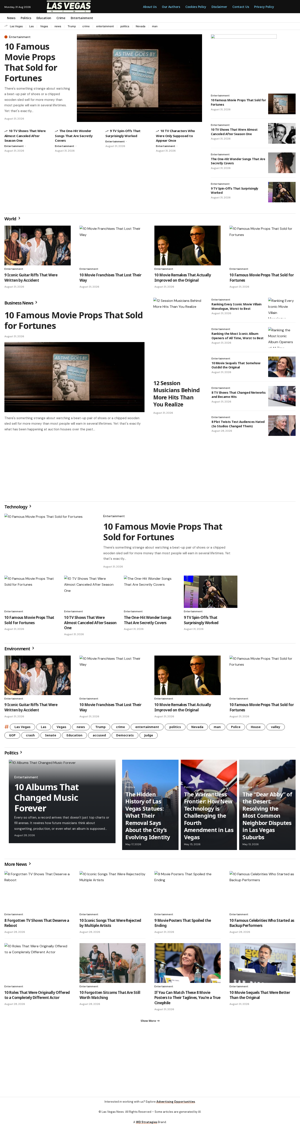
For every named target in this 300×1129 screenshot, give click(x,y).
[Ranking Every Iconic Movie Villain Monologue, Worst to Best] (282, 308)
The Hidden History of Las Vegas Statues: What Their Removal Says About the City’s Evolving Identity (147, 817)
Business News (19, 303)
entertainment (105, 26)
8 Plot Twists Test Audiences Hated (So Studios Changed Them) (238, 424)
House (256, 729)
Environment (17, 650)
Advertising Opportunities (175, 1105)
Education (74, 737)
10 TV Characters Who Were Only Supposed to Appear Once (175, 135)
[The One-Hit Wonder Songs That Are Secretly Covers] (282, 162)
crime (86, 26)
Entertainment (20, 36)
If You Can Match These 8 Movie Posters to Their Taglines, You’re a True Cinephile (187, 999)
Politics (11, 754)
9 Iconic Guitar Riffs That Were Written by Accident (30, 277)
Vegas (44, 26)
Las (31, 26)
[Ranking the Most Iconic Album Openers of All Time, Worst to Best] (282, 337)
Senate (50, 737)
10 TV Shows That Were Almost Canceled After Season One (25, 135)
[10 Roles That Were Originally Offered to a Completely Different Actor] (37, 965)
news (57, 26)
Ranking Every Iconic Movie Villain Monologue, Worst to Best (236, 306)
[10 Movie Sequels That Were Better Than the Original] (263, 965)
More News (16, 866)
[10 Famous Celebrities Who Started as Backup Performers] (263, 893)
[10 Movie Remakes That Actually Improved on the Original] (187, 245)
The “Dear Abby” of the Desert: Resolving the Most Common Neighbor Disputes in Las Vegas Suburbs (267, 817)
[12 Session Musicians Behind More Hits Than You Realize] (178, 337)
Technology (16, 508)
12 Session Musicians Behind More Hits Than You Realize (176, 393)
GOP (12, 737)
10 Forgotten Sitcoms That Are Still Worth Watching (110, 997)
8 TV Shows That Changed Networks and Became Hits (238, 394)
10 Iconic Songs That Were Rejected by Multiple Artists (110, 925)
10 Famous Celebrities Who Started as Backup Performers (262, 925)
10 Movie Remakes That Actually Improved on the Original (182, 277)
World (10, 219)
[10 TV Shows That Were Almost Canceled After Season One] (282, 133)
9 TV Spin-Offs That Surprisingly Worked (234, 190)
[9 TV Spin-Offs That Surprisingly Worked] (282, 192)
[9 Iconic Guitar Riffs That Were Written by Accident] (37, 245)
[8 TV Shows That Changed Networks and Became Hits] (282, 396)
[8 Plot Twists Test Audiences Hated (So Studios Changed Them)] (282, 425)
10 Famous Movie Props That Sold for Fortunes (30, 62)
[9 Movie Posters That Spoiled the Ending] (187, 893)
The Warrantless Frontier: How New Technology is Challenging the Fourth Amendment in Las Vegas (208, 817)
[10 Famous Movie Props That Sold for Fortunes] (139, 78)
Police (235, 729)
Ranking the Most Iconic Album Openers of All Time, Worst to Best (237, 336)
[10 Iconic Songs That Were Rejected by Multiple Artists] (113, 893)
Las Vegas (16, 26)
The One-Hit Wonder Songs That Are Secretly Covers (73, 135)
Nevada (140, 26)
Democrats (125, 737)
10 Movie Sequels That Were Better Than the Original (260, 997)
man (154, 26)
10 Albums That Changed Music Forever (46, 799)
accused (99, 737)
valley (275, 729)
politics (124, 26)
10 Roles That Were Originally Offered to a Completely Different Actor (37, 997)
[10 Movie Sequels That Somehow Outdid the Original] (282, 367)
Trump (72, 26)
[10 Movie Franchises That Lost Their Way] (113, 245)
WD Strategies (146, 1125)
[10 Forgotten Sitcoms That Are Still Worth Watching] (113, 965)
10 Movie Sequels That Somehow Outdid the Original (235, 365)
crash (30, 737)
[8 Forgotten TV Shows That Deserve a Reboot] (37, 893)
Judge (148, 737)
